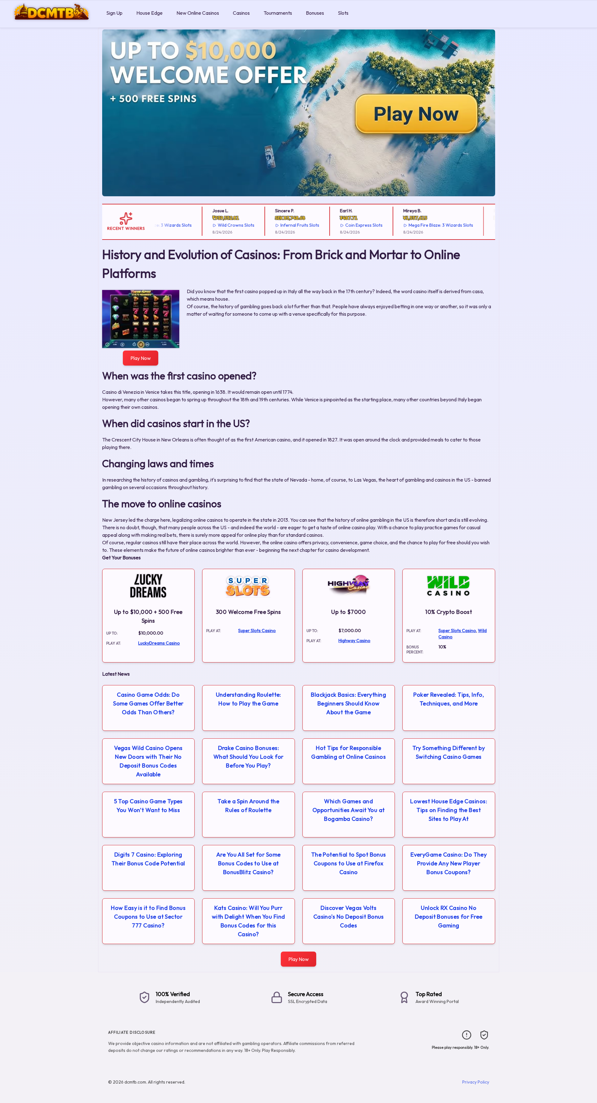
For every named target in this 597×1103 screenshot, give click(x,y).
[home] (52, 23)
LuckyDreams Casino (159, 643)
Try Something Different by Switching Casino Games (448, 752)
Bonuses (315, 13)
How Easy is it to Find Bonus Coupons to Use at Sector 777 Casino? (148, 916)
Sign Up (114, 13)
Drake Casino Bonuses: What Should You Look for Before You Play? (248, 756)
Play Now (140, 358)
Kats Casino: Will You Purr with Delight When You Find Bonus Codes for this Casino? (248, 921)
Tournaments (278, 13)
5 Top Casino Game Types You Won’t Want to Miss (148, 806)
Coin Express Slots (350, 225)
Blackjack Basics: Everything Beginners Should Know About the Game (348, 703)
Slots (343, 13)
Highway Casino (354, 640)
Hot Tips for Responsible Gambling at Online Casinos (348, 752)
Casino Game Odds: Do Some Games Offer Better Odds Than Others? (148, 703)
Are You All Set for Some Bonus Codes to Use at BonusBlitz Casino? (248, 863)
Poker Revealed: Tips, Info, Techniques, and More (448, 699)
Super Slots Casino (257, 630)
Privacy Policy (475, 1082)
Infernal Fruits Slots (285, 225)
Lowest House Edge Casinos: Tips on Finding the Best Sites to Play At (448, 810)
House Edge (149, 13)
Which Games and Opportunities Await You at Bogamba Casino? (348, 810)
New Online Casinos (197, 13)
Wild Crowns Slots (222, 225)
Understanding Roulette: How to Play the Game (248, 699)
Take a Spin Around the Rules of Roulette (248, 806)
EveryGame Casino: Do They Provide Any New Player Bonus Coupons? (449, 863)
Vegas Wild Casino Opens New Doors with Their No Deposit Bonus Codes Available (148, 761)
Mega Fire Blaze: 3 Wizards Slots (427, 225)
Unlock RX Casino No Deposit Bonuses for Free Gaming (449, 916)
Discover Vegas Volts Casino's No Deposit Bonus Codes (348, 916)
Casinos (241, 13)
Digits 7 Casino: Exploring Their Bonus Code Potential (148, 859)
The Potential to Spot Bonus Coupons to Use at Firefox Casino (348, 863)
